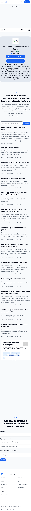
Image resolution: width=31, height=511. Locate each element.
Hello (2, 481)
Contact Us (20, 481)
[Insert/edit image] (12, 442)
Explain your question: (6, 439)
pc (4, 357)
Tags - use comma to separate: (9, 450)
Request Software (22, 484)
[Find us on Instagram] (4, 509)
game (17, 355)
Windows (7, 353)
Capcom (13, 51)
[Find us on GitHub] (10, 509)
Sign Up (27, 1)
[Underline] (10, 442)
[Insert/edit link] (15, 442)
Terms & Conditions (6, 498)
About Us (4, 484)
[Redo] (5, 442)
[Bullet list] (18, 442)
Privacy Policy (5, 495)
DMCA (3, 501)
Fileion (10, 506)
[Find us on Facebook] (1, 509)
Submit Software (21, 487)
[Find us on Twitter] (7, 509)
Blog (2, 487)
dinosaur (11, 355)
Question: (2, 431)
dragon (5, 355)
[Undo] (2, 442)
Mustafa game (15, 353)
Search (26, 123)
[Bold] (7, 442)
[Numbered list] (20, 442)
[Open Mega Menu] (21, 1)
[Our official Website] (13, 509)
